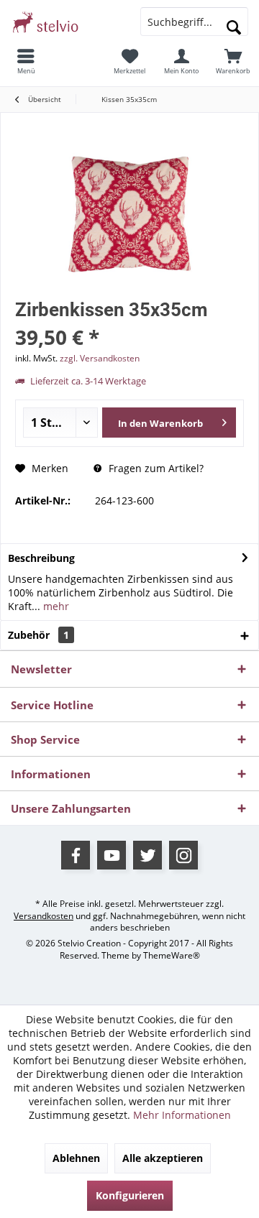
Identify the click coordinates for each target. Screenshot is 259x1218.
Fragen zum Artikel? (155, 468)
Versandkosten (43, 916)
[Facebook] (75, 855)
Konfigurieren (130, 1195)
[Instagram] (183, 855)
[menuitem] (26, 61)
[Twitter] (147, 855)
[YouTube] (111, 855)
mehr (54, 606)
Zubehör (38, 635)
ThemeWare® (171, 955)
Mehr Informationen (182, 1115)
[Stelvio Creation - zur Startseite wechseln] (65, 21)
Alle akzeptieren (162, 1158)
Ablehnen (76, 1158)
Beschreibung (41, 558)
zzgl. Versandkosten (100, 358)
